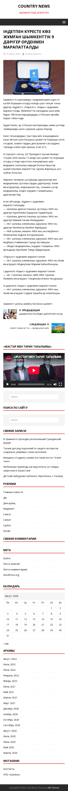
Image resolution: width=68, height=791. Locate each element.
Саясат (7, 514)
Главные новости (13, 492)
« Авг (6, 643)
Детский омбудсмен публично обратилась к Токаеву (33, 476)
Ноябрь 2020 (10, 714)
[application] (34, 370)
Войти (6, 558)
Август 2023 (10, 658)
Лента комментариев (15, 569)
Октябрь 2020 (11, 719)
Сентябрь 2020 (11, 725)
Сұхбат (7, 525)
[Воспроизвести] (7, 384)
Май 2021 (8, 692)
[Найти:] (34, 397)
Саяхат (7, 519)
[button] (63, 22)
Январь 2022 (10, 680)
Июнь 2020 (9, 741)
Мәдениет (9, 508)
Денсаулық (9, 503)
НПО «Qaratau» (11, 774)
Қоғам (6, 530)
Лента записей (11, 563)
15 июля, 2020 (13, 53)
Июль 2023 (9, 664)
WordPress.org (11, 574)
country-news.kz (33, 53)
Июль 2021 (9, 686)
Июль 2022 (9, 669)
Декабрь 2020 (11, 708)
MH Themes (53, 787)
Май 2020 (8, 747)
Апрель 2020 (10, 752)
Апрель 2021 (10, 697)
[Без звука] (55, 384)
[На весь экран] (60, 384)
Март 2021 (9, 703)
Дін (5, 497)
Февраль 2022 (11, 675)
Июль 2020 (9, 736)
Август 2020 (10, 730)
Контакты (8, 768)
